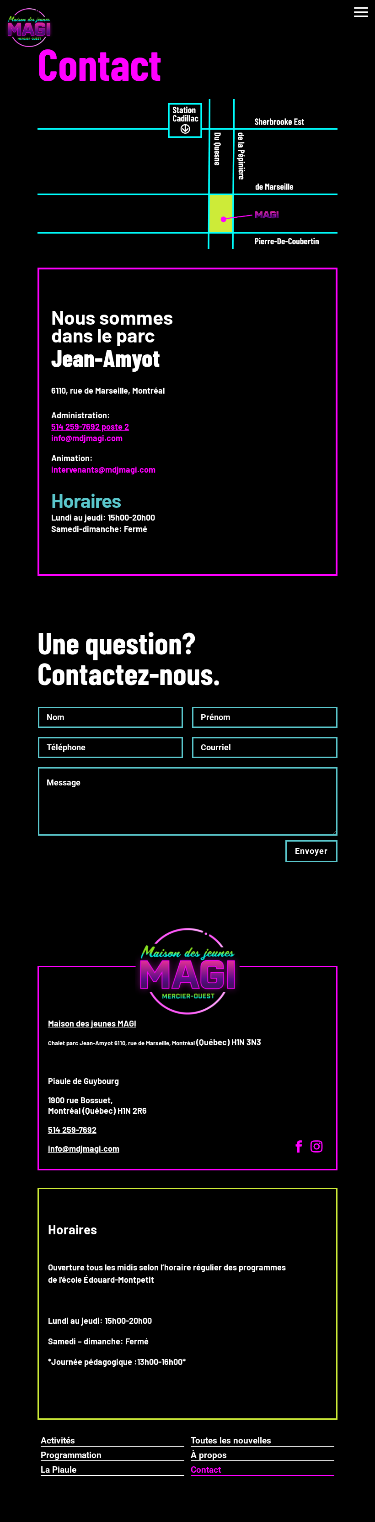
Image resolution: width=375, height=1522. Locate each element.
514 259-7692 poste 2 (90, 426)
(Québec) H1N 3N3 (228, 1042)
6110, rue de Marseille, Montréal (155, 1043)
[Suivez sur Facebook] (299, 1147)
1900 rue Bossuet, (80, 1100)
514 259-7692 (72, 1130)
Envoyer (311, 851)
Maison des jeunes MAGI (92, 1023)
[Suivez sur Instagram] (316, 1147)
